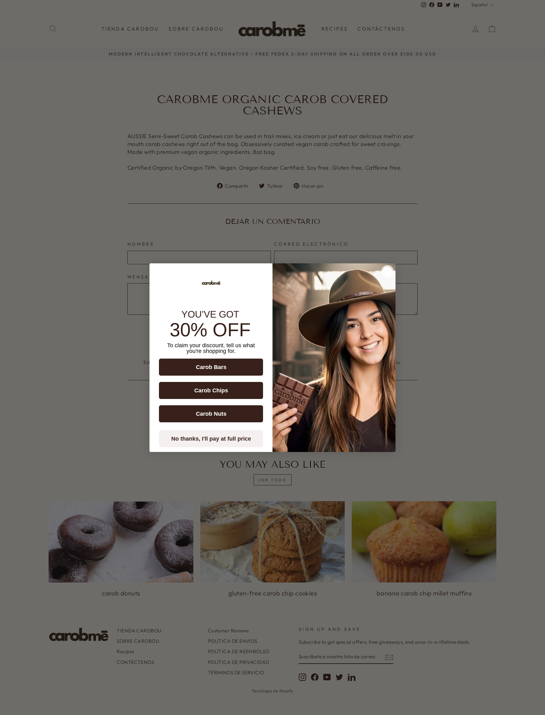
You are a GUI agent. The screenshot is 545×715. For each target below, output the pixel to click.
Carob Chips (211, 390)
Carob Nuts (211, 414)
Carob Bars (211, 367)
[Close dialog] (387, 271)
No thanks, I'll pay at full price (211, 439)
